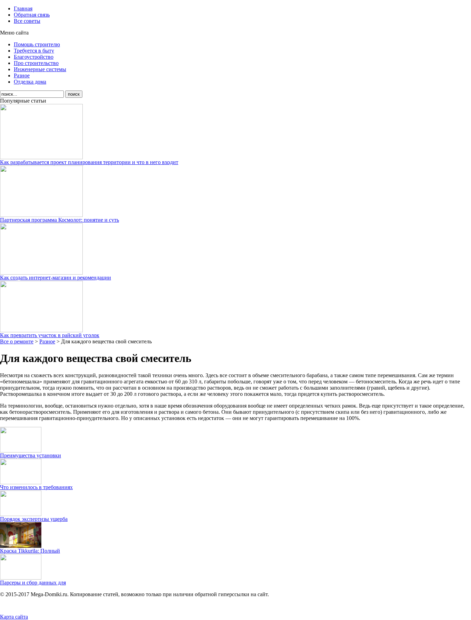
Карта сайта (14, 617)
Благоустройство (33, 57)
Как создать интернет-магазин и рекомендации (55, 277)
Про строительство (36, 63)
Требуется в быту (34, 51)
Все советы (27, 21)
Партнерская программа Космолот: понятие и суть (59, 220)
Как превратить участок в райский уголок (49, 335)
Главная (23, 8)
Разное (22, 75)
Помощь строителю (37, 44)
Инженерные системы (40, 69)
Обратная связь (32, 15)
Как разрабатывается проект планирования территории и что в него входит (89, 162)
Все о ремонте (16, 341)
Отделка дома (30, 82)
